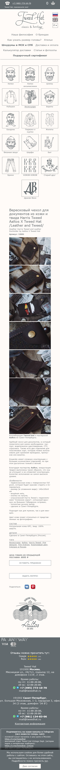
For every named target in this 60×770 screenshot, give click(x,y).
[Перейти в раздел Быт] (49, 142)
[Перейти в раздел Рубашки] (10, 96)
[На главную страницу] (30, 21)
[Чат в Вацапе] (14, 687)
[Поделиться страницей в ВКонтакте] (27, 588)
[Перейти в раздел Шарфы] (30, 142)
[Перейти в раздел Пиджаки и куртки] (30, 119)
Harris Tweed (35, 542)
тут (46, 761)
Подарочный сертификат (30, 55)
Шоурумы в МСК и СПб (17, 45)
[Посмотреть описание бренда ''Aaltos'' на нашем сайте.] (30, 613)
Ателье (48, 39)
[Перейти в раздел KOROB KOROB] (30, 165)
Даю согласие (30, 766)
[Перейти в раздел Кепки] (10, 74)
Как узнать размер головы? (24, 39)
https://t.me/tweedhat (15, 739)
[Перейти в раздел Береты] (49, 96)
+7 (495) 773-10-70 (33, 687)
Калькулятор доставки (17, 50)
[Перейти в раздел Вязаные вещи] (10, 142)
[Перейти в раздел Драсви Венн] (30, 188)
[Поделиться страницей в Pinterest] (33, 588)
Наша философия (22, 34)
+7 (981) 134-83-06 (33, 716)
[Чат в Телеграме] (17, 687)
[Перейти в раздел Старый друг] (49, 165)
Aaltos (24, 542)
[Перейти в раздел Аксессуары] (30, 96)
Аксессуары (14, 542)
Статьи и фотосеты (45, 50)
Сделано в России (17, 547)
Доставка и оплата (47, 45)
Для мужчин (24, 545)
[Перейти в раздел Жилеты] (49, 119)
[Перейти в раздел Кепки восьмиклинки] (30, 74)
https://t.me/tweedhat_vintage (19, 745)
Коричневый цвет (39, 545)
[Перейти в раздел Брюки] (10, 165)
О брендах (42, 34)
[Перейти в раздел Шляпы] (49, 74)
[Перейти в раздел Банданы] (10, 119)
